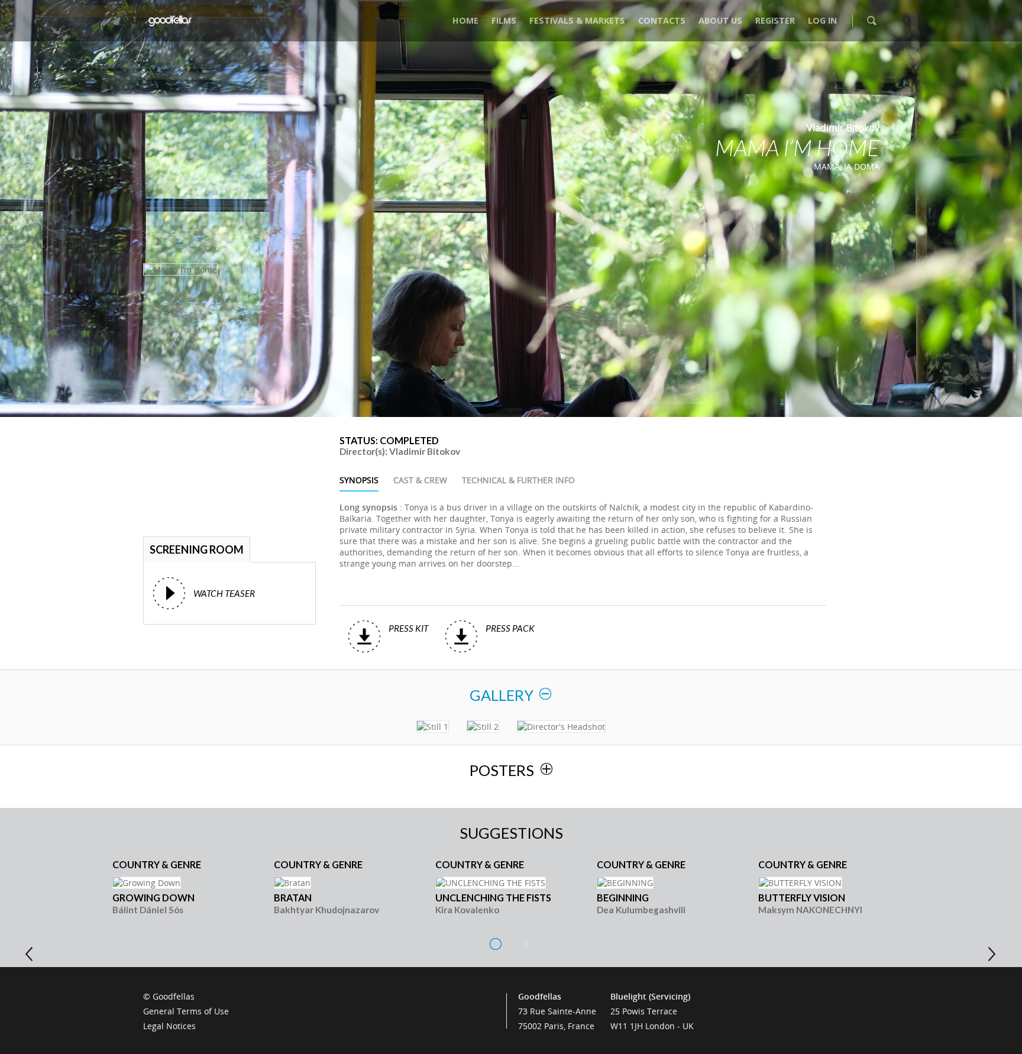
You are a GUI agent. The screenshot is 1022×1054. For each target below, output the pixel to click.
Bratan (293, 897)
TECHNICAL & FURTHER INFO (518, 480)
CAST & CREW (420, 480)
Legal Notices (169, 1026)
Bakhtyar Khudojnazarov (326, 909)
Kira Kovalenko (467, 909)
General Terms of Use (186, 1011)
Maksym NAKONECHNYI (810, 909)
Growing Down (153, 897)
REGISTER (775, 20)
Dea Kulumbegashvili (641, 909)
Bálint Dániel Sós (147, 909)
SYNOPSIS (359, 480)
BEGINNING (623, 897)
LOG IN (822, 20)
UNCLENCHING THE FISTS (493, 897)
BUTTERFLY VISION (801, 897)
